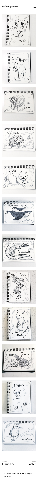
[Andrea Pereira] (10, 6)
